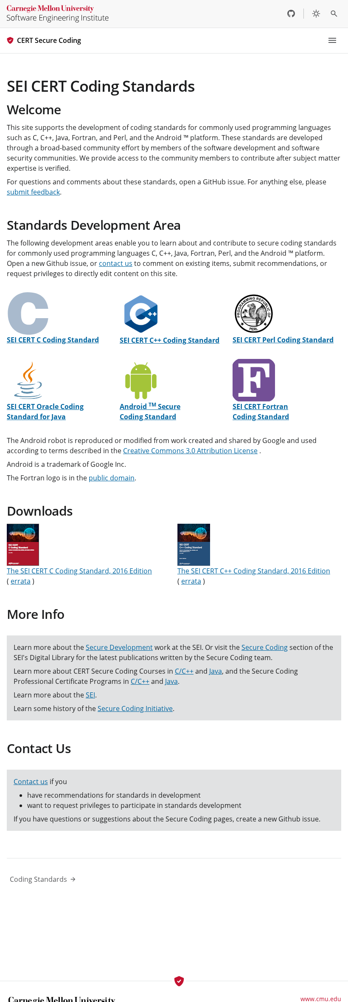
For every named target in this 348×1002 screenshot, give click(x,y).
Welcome (34, 109)
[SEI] (58, 14)
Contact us (31, 781)
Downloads (40, 510)
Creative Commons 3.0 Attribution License (190, 450)
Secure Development (119, 647)
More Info (36, 614)
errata (21, 581)
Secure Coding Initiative (135, 708)
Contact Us (39, 748)
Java (215, 671)
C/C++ (184, 671)
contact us (115, 263)
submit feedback (33, 192)
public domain (112, 478)
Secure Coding (264, 647)
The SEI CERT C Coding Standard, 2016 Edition (79, 571)
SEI (90, 695)
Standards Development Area (93, 225)
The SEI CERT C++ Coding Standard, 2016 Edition (253, 571)
